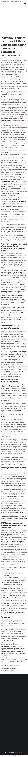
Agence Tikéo (19, 752)
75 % (21, 117)
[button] (25, 3)
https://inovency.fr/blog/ (7, 670)
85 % (19, 334)
